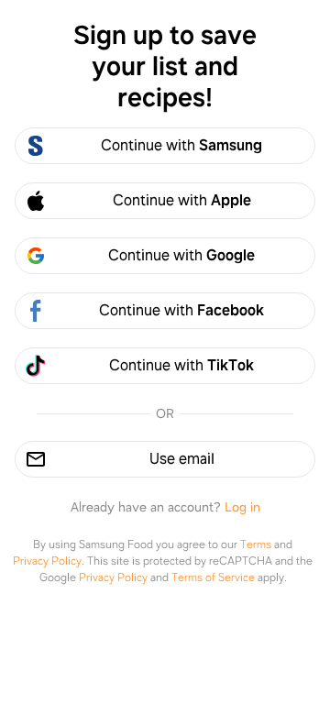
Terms (255, 544)
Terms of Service (213, 577)
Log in (242, 507)
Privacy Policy (47, 561)
